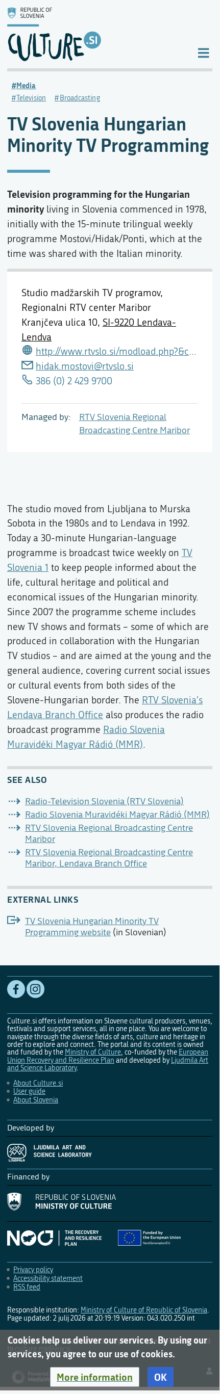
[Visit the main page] (93, 34)
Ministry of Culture (93, 1052)
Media (26, 85)
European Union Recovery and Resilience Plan (107, 1056)
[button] (94, 1377)
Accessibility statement (48, 1278)
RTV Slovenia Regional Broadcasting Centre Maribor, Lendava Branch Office (109, 858)
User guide (29, 1091)
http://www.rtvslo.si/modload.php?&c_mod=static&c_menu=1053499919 (117, 351)
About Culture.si (38, 1083)
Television (31, 98)
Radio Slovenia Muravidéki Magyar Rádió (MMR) (117, 814)
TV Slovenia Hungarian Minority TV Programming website (92, 927)
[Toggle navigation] (203, 52)
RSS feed (26, 1287)
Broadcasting (80, 98)
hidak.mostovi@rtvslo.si (85, 366)
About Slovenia (35, 1100)
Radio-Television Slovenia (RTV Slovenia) (104, 801)
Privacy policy (33, 1270)
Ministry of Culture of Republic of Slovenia (144, 1310)
